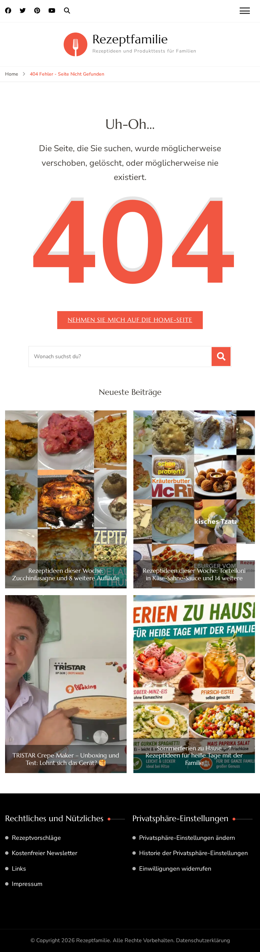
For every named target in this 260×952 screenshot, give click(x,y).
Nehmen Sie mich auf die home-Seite (130, 320)
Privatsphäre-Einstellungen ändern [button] (187, 838)
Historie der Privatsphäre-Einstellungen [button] (193, 853)
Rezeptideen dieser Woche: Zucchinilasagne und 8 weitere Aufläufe (66, 574)
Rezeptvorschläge (36, 838)
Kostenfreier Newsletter (44, 853)
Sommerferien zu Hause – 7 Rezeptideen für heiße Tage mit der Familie (194, 756)
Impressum (27, 884)
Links (19, 869)
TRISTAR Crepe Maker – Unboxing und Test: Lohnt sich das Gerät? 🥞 (66, 759)
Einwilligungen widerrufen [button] (175, 869)
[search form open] (67, 10)
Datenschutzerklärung (203, 940)
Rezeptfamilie (130, 39)
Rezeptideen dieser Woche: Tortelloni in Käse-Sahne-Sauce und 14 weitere (194, 574)
